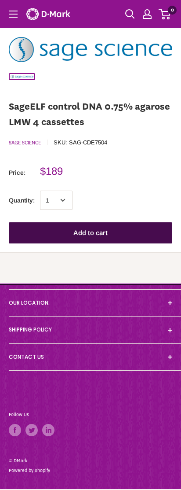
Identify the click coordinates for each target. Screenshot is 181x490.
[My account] (147, 14)
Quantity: (22, 200)
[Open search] (130, 14)
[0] (164, 14)
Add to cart (90, 232)
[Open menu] (13, 14)
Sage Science (25, 142)
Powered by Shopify (29, 470)
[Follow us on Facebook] (15, 430)
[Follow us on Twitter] (31, 430)
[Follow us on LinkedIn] (48, 430)
